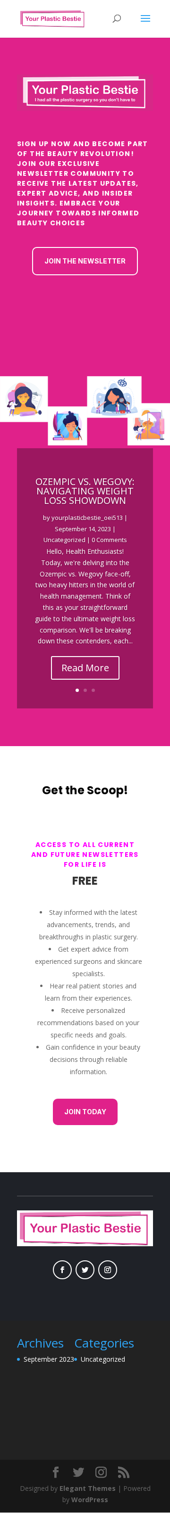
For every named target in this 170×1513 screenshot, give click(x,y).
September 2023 (49, 1359)
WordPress (89, 1499)
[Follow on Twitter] (85, 1269)
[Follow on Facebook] (62, 1269)
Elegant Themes (88, 1488)
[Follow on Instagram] (107, 1269)
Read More (85, 667)
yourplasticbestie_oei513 (87, 517)
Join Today (85, 1112)
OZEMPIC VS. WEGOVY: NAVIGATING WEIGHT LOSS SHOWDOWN (85, 491)
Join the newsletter (85, 261)
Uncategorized (64, 539)
